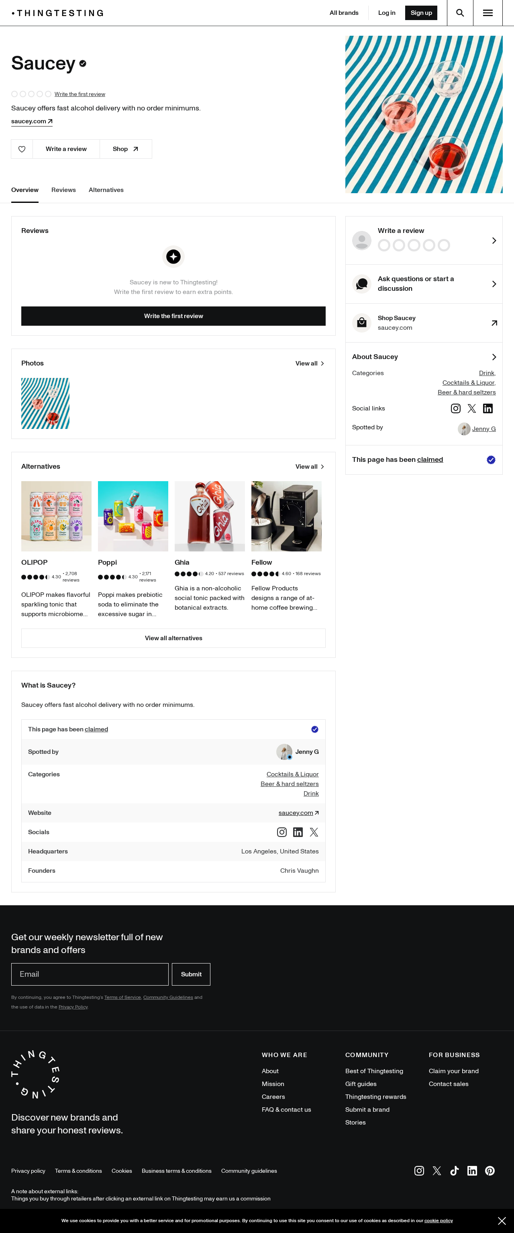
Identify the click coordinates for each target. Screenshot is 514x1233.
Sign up (421, 12)
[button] (297, 752)
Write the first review (80, 94)
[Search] (460, 13)
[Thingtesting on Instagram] (419, 1172)
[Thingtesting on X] (437, 1172)
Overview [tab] (25, 190)
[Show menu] (487, 13)
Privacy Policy (73, 1007)
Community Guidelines (168, 997)
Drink (486, 373)
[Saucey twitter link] (472, 410)
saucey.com (28, 121)
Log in (387, 12)
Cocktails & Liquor (468, 382)
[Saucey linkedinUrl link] (488, 410)
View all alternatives (173, 638)
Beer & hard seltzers (467, 392)
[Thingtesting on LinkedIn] (472, 1172)
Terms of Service (122, 997)
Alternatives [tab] (106, 190)
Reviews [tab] (63, 190)
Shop (120, 149)
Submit (191, 974)
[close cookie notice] (502, 1221)
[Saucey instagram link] (456, 410)
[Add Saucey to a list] (22, 149)
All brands (344, 12)
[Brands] (59, 13)
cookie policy (438, 1220)
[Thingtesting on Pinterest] (490, 1172)
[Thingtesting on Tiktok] (454, 1172)
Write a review (66, 149)
